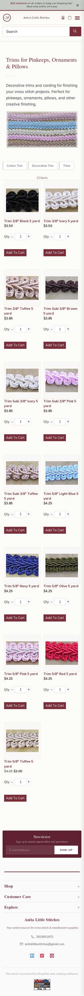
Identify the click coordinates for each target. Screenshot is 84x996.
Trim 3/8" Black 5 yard (22, 221)
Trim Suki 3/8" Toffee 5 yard (21, 496)
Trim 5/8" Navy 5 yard (21, 586)
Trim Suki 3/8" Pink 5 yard (60, 403)
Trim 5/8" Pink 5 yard (21, 674)
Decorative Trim (43, 165)
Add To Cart (15, 252)
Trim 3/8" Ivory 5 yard (61, 221)
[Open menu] (77, 18)
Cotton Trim (15, 165)
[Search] (75, 31)
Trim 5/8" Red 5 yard (60, 674)
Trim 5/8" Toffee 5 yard (18, 763)
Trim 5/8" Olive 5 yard (61, 586)
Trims (66, 165)
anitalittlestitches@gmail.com (44, 944)
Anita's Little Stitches (36, 17)
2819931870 (44, 936)
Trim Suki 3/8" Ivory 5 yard (21, 403)
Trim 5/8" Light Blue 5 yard (61, 496)
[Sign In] (63, 17)
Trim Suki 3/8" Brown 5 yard (60, 311)
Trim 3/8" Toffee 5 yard (18, 311)
